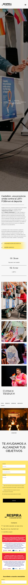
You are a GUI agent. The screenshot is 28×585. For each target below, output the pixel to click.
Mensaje (4, 475)
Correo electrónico (6, 469)
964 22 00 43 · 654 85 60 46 (10, 529)
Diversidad (13, 403)
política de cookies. (20, 487)
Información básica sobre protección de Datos (12, 494)
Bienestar (7, 403)
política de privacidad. (13, 487)
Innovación (20, 403)
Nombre (4, 463)
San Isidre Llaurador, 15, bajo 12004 (13, 526)
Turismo (3, 405)
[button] (25, 5)
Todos (2, 403)
